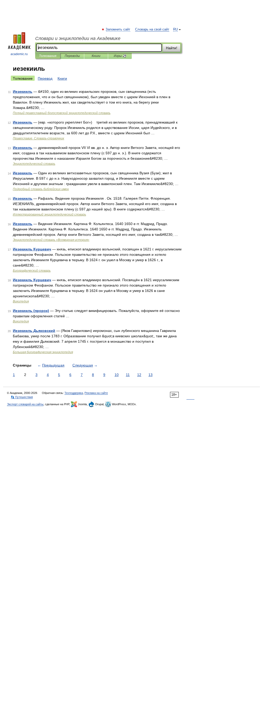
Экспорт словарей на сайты (25, 404)
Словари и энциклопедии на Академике (77, 38)
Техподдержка (73, 392)
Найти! (171, 48)
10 (117, 375)
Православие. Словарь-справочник (38, 138)
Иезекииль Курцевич (32, 249)
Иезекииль (22, 91)
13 (150, 375)
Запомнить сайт (118, 29)
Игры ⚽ (120, 56)
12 (139, 375)
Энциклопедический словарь (34, 164)
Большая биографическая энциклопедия (43, 352)
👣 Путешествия (22, 397)
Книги (96, 56)
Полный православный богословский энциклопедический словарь (61, 113)
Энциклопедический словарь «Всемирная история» (51, 240)
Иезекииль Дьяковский (34, 331)
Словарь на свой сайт (152, 29)
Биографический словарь (32, 270)
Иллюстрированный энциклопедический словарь (49, 214)
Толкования (47, 56)
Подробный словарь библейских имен (41, 189)
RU (175, 29)
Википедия (21, 301)
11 (128, 375)
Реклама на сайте (96, 392)
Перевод (45, 78)
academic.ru (19, 54)
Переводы (72, 56)
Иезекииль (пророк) (31, 311)
